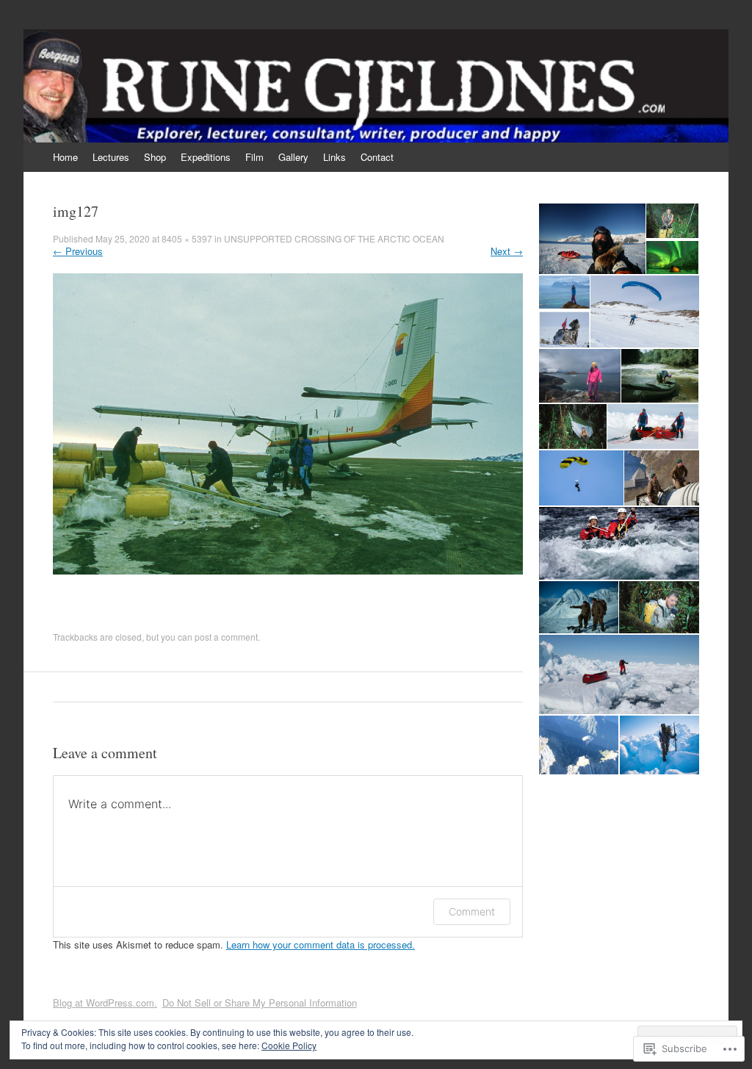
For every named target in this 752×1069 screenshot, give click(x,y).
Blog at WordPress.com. (105, 1002)
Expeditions (206, 157)
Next (507, 251)
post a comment (226, 636)
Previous (78, 251)
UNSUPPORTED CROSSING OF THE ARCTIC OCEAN (334, 238)
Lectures (111, 157)
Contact (377, 157)
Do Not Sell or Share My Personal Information (259, 1002)
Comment (472, 911)
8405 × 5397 (187, 238)
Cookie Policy (289, 1045)
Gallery (293, 157)
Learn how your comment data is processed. (320, 944)
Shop (155, 157)
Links (334, 157)
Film (254, 157)
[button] (591, 239)
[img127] (288, 570)
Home (65, 157)
